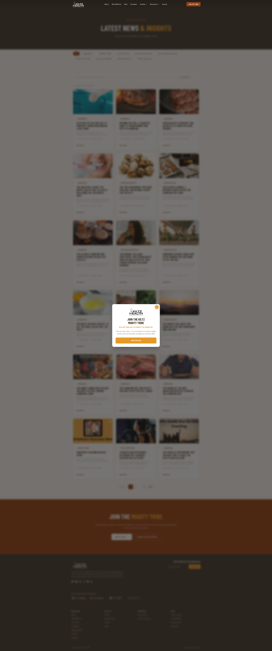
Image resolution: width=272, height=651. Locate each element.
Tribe (125, 4)
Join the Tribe (193, 4)
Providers (133, 4)
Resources (153, 4)
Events (164, 4)
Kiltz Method (116, 4)
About (106, 4)
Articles (142, 4)
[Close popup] (157, 307)
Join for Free (136, 340)
